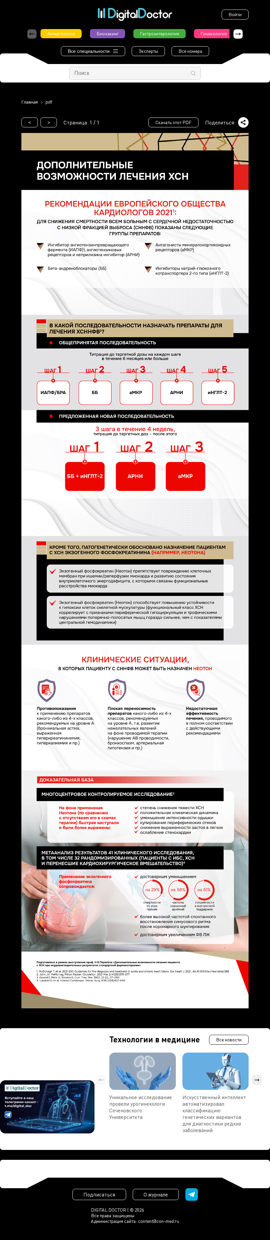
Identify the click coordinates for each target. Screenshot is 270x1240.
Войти (235, 14)
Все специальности (89, 51)
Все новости (229, 1039)
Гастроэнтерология (159, 33)
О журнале (156, 1194)
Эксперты (148, 51)
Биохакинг (107, 33)
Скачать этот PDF (173, 122)
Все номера (190, 51)
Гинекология (214, 33)
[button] (238, 34)
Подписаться (99, 1194)
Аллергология (61, 33)
